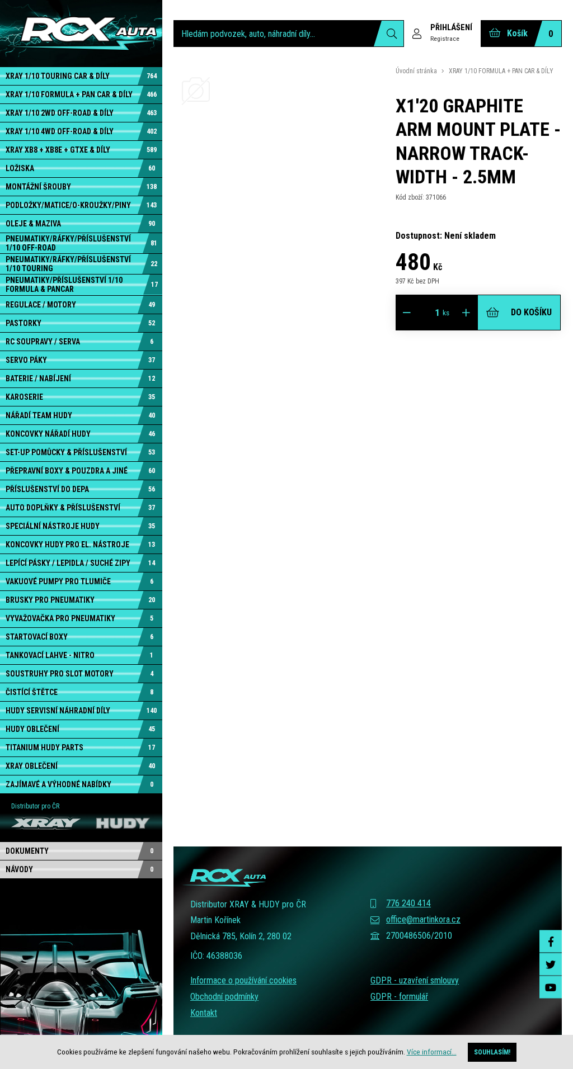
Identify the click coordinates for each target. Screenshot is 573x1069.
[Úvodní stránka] (81, 33)
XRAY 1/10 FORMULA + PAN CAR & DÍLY (501, 71)
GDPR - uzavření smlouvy (414, 980)
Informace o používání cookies (243, 980)
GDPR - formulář (399, 996)
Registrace (444, 38)
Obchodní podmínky (224, 996)
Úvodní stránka (416, 71)
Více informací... (432, 1051)
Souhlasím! (492, 1052)
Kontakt (203, 1012)
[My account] (388, 33)
